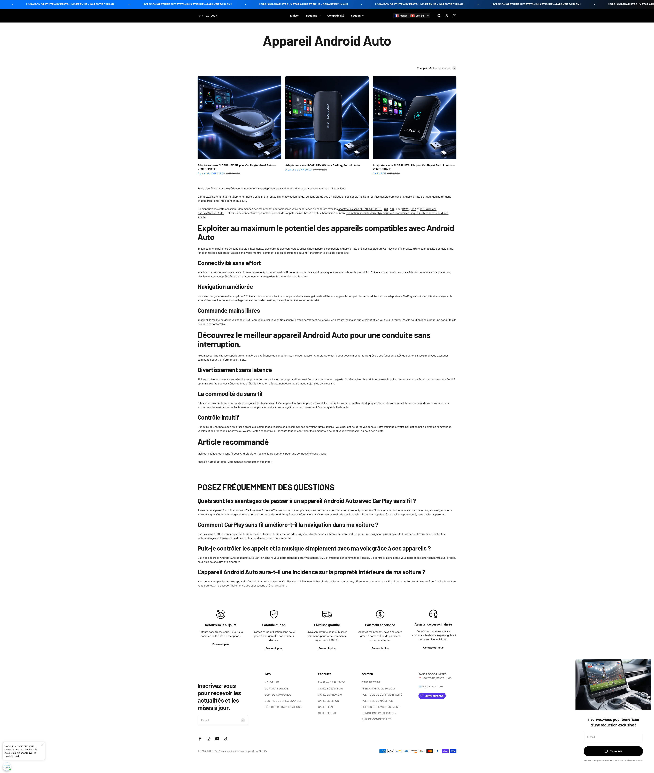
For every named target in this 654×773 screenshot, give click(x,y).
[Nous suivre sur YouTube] (217, 738)
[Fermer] (644, 666)
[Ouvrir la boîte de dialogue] (7, 766)
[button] (411, 15)
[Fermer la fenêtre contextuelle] (42, 745)
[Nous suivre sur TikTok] (226, 738)
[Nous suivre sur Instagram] (208, 738)
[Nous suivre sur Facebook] (200, 738)
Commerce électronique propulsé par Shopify (243, 751)
